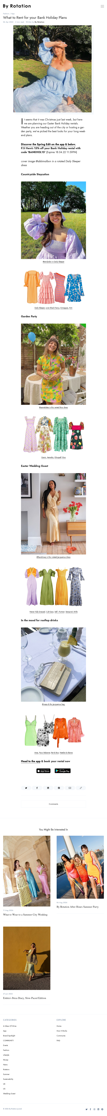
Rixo (64, 457)
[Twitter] (86, 1110)
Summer (6, 1074)
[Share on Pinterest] (59, 788)
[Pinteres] (102, 1110)
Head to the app (30, 761)
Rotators (6, 1069)
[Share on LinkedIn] (48, 788)
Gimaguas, (64, 308)
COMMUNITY (8, 1040)
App (13, 14)
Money (5, 1060)
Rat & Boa (55, 752)
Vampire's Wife (72, 612)
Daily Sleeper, (40, 308)
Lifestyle (6, 1055)
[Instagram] (94, 1110)
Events (5, 1045)
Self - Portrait (59, 612)
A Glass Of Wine (9, 1026)
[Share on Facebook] (37, 788)
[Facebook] (90, 1110)
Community (61, 1036)
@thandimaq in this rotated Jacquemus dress (53, 557)
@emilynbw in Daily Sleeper (53, 261)
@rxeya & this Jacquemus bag (53, 704)
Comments (53, 804)
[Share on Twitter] (26, 788)
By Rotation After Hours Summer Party (78, 906)
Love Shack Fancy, (53, 308)
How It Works (62, 1031)
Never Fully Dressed (37, 612)
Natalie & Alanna (66, 752)
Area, (36, 752)
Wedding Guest (9, 1093)
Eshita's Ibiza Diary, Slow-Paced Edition (24, 998)
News (5, 1064)
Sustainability (8, 1079)
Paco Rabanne (44, 752)
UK (4, 1084)
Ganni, (44, 457)
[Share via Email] (70, 788)
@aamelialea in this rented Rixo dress (53, 407)
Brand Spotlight (9, 1036)
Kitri (70, 308)
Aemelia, (50, 457)
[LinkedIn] (98, 1110)
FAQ (58, 1040)
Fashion (6, 14)
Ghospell (57, 457)
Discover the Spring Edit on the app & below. (48, 144)
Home (59, 1026)
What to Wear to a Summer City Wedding (25, 914)
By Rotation (39, 22)
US (4, 1089)
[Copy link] (81, 788)
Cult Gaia (50, 612)
